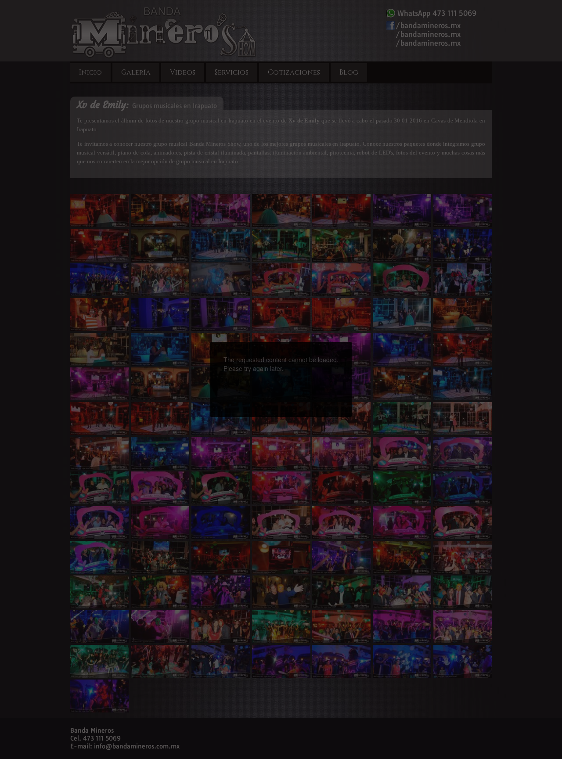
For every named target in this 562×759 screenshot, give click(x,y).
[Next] (319, 364)
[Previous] (242, 364)
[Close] (352, 342)
